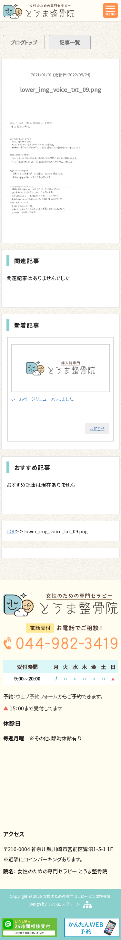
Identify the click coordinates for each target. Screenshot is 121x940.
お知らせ (97, 428)
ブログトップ (23, 42)
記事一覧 (69, 42)
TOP (11, 531)
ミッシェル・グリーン (63, 904)
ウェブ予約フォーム (37, 696)
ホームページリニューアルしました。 (43, 399)
